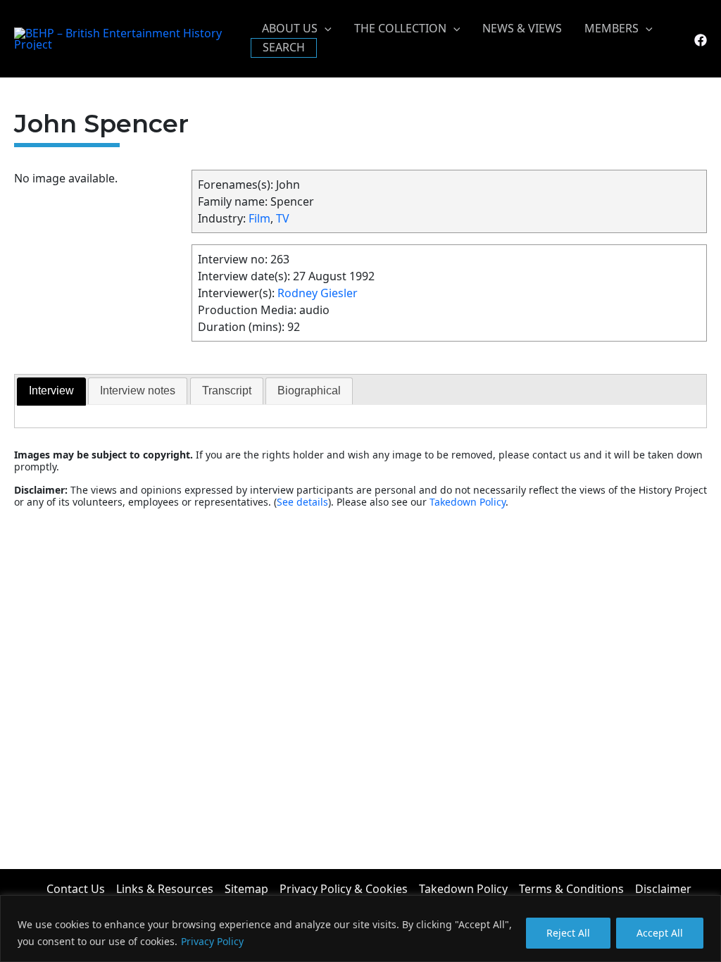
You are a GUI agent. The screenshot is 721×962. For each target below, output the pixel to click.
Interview (51, 390)
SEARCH (284, 47)
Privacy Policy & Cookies (344, 889)
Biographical (309, 390)
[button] (325, 29)
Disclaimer (663, 889)
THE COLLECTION (400, 28)
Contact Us (75, 889)
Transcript (226, 390)
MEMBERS (611, 28)
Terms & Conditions (571, 889)
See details (302, 501)
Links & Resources (164, 889)
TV (282, 218)
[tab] (51, 391)
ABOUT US (290, 28)
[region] (360, 928)
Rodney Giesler (317, 293)
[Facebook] (700, 40)
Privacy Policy (212, 941)
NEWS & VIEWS (522, 28)
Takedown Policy (468, 501)
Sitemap (246, 889)
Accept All (660, 932)
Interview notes (137, 390)
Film (259, 218)
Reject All (568, 932)
